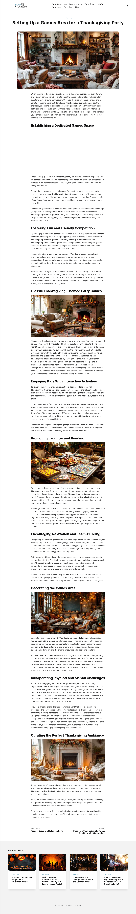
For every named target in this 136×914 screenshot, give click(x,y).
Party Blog (68, 7)
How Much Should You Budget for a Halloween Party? (22, 879)
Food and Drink (75, 4)
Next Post (89, 831)
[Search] (127, 5)
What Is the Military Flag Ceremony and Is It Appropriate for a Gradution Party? (113, 880)
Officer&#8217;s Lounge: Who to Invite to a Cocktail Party (83, 879)
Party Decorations (59, 4)
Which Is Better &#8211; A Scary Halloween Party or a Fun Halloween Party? (52, 880)
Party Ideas (56, 7)
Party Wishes (102, 4)
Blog (77, 7)
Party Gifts (89, 4)
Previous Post (47, 830)
